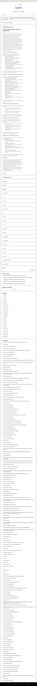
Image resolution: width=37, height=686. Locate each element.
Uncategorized (5, 678)
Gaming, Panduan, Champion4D (8, 395)
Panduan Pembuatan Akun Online (8, 502)
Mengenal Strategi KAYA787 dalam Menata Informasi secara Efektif (14, 283)
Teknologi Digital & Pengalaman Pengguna (10, 653)
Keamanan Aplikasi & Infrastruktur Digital (9, 434)
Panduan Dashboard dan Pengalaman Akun (10, 493)
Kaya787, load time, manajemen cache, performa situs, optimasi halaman (15, 424)
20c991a (5, 32)
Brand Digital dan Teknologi (7, 369)
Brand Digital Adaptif (6, 367)
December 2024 (5, 332)
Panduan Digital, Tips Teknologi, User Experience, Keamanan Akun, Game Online (16, 497)
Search (3, 267)
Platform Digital (5, 548)
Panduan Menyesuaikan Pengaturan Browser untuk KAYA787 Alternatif (14, 281)
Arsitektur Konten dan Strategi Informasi (9, 365)
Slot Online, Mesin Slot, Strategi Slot (9, 586)
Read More (4, 173)
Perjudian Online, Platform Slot (8, 532)
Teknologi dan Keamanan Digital (8, 647)
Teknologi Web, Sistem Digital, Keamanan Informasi (11, 665)
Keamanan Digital (6, 440)
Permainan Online (6, 538)
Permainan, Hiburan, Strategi (7, 546)
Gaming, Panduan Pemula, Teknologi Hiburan (10, 393)
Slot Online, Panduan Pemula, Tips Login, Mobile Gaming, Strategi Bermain (15, 588)
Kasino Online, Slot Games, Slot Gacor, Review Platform (12, 422)
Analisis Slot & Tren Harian (7, 356)
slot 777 (4, 216)
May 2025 (4, 322)
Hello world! (15, 289)
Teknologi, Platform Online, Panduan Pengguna (10, 671)
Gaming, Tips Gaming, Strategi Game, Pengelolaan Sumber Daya (13, 397)
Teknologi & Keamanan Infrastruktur (9, 631)
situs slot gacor (5, 240)
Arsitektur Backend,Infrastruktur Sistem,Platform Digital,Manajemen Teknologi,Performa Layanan (18, 360)
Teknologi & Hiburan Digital (7, 625)
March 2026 (5, 303)
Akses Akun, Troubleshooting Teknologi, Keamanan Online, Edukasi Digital (15, 342)
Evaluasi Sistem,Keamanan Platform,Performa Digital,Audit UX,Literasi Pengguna (16, 378)
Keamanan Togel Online (7, 455)
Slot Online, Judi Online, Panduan (8, 584)
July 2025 (4, 318)
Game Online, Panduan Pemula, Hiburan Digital (10, 382)
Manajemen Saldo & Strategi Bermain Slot (10, 468)
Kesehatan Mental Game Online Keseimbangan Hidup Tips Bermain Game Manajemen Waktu (18, 462)
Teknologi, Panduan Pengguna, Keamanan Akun (10, 669)
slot (3, 197)
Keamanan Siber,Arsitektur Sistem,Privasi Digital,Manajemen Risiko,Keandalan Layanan (17, 451)
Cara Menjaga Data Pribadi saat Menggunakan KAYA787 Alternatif (13, 279)
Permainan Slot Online (6, 540)
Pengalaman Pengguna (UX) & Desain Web (10, 525)
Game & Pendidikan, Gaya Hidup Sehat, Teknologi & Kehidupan (13, 380)
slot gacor (4, 228)
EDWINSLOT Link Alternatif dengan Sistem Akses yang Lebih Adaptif (14, 275)
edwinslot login (20, 105)
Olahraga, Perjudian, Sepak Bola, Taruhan (9, 475)
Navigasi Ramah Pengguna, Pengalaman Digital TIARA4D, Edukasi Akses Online (16, 473)
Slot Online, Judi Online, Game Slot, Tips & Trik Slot (11, 582)
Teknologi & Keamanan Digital (8, 629)
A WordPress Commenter (7, 289)
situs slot (4, 220)
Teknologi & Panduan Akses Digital (8, 633)
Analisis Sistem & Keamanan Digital (9, 352)
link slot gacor (5, 193)
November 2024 (5, 334)
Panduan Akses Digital (6, 485)
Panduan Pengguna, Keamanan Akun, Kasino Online (11, 508)
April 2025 (4, 324)
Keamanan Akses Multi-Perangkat (8, 432)
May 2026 (4, 299)
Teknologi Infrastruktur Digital (8, 657)
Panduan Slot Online (6, 515)
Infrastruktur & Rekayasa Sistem (8, 407)
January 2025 (5, 330)
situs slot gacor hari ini (7, 260)
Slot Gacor (5, 201)
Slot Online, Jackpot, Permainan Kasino (9, 578)
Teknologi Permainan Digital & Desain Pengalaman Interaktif (12, 661)
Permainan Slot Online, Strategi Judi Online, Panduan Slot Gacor (13, 542)
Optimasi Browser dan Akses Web (8, 477)
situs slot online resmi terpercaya (8, 566)
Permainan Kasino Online (7, 536)
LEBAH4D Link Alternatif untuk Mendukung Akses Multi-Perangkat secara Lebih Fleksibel (20, 17)
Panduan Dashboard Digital (7, 495)
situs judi (4, 558)
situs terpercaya (5, 236)
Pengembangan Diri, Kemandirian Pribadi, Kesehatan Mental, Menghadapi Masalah (16, 527)
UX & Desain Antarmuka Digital (8, 680)
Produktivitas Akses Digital (7, 552)
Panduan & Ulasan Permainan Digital (9, 483)
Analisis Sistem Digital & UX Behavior (9, 354)
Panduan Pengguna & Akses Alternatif (9, 504)
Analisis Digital (5, 344)
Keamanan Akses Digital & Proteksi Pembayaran (11, 430)
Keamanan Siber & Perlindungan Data (9, 446)
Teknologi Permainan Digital (7, 659)
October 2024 (5, 336)
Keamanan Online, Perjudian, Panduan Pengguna (10, 444)
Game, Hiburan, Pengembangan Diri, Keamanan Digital (11, 387)
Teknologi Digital (6, 651)
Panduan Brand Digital (6, 491)
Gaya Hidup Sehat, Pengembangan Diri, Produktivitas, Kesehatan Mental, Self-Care (16, 401)
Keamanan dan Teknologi (7, 436)
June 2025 (4, 320)
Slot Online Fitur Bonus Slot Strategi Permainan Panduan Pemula (13, 576)
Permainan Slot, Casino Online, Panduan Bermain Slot (11, 544)
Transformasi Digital (6, 673)
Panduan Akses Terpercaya (7, 487)
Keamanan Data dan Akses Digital (8, 438)
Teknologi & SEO (5, 637)
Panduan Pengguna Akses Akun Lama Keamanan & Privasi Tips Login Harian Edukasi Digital (18, 506)
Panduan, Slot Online (6, 520)
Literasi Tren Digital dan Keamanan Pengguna (10, 466)
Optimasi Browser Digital (7, 479)
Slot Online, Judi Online (7, 580)
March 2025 (5, 326)
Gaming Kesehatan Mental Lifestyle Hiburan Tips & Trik (12, 389)
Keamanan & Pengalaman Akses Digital (9, 428)
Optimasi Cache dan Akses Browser (9, 481)
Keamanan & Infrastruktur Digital (8, 426)
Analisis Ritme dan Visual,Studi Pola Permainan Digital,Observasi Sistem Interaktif (16, 350)
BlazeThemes (28, 684)
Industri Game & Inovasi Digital (8, 405)
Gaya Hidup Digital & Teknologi (8, 399)
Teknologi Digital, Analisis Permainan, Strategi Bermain (12, 655)
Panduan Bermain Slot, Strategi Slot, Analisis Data (11, 489)
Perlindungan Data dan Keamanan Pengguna (10, 534)
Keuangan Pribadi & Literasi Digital (8, 464)
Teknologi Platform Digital (7, 663)
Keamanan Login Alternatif (7, 442)
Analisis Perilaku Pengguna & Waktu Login (10, 346)
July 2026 (4, 295)
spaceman (4, 252)
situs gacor (5, 556)
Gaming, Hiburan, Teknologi (7, 391)
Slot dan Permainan (6, 570)
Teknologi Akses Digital (7, 645)
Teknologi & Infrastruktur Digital (8, 627)
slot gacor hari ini (6, 264)
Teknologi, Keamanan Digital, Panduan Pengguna (11, 667)
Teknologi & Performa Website (8, 635)
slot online (5, 244)
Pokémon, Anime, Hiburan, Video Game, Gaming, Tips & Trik (12, 550)
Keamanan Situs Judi (6, 453)
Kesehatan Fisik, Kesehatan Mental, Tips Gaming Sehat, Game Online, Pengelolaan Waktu (17, 460)
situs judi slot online (6, 560)
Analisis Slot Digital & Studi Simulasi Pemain (10, 358)
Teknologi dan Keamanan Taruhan (8, 649)
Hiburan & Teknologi (6, 403)
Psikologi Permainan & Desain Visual (9, 554)
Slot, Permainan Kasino (7, 592)
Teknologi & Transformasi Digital (8, 641)
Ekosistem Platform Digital (7, 376)
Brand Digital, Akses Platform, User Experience (10, 371)
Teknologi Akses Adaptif (7, 643)
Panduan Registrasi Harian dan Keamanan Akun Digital (12, 510)
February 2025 (5, 328)
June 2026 (4, 297)
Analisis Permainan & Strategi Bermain (9, 348)
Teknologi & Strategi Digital (7, 639)
